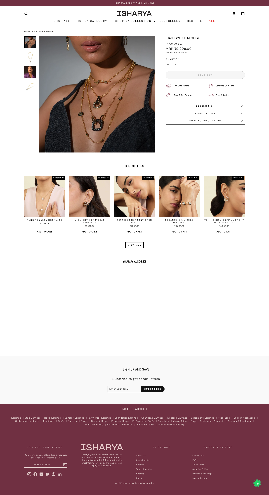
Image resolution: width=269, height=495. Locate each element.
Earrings (16, 418)
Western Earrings (177, 418)
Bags (193, 421)
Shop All (62, 20)
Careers (140, 464)
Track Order (198, 464)
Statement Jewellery (119, 424)
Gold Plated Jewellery (171, 424)
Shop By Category (91, 20)
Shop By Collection (134, 20)
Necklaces (224, 418)
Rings (61, 421)
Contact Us (198, 455)
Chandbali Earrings (152, 418)
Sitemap (140, 473)
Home (27, 31)
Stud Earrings (32, 418)
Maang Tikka (180, 421)
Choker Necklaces (244, 418)
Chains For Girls (144, 424)
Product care (205, 113)
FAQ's (195, 460)
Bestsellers (171, 20)
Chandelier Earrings (126, 418)
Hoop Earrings (52, 418)
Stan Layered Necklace (43, 31)
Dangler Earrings (74, 418)
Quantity (172, 59)
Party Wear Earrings (99, 418)
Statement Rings (77, 421)
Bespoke (194, 20)
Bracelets (163, 421)
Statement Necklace (27, 421)
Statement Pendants (212, 421)
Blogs (139, 478)
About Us (141, 455)
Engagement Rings (143, 421)
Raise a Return (199, 478)
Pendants (48, 421)
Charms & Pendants (239, 421)
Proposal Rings (120, 421)
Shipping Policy (200, 469)
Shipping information (205, 121)
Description (205, 106)
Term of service (144, 469)
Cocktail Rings (99, 421)
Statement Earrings (202, 418)
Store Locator (143, 460)
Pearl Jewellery (94, 424)
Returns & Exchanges (203, 473)
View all (134, 245)
